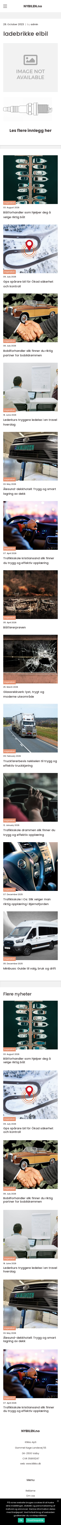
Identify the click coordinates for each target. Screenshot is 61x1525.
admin (34, 24)
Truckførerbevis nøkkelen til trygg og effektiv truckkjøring (30, 763)
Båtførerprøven (14, 627)
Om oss (30, 1495)
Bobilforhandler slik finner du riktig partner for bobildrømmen (28, 353)
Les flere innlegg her (30, 130)
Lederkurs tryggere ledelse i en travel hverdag (30, 422)
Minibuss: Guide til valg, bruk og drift (29, 968)
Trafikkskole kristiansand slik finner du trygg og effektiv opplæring (28, 560)
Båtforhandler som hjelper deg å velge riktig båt (27, 214)
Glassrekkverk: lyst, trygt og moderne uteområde (23, 694)
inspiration (9, 202)
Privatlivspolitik (35, 1520)
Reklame (30, 1490)
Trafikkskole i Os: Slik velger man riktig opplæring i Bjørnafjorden (27, 901)
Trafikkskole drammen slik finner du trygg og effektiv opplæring (29, 832)
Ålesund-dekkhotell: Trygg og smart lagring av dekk (29, 491)
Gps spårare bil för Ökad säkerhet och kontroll (28, 284)
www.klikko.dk (33, 1463)
